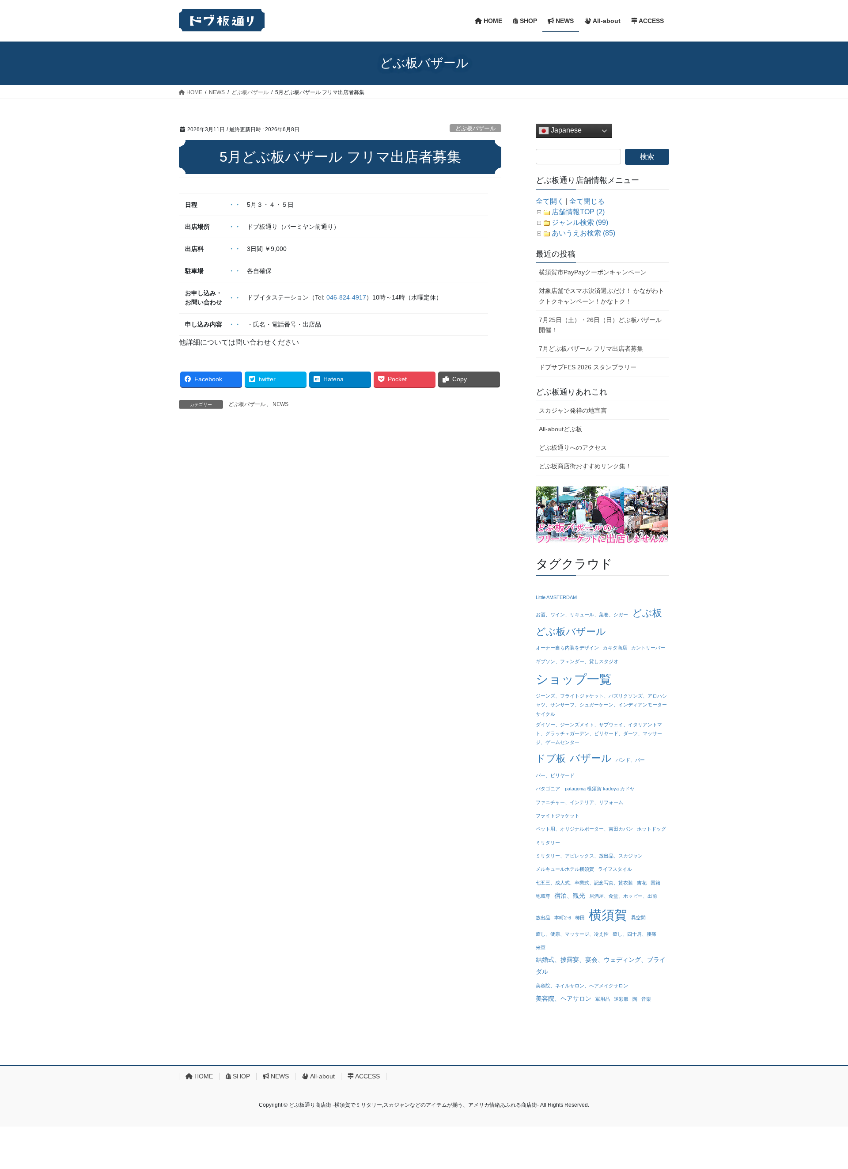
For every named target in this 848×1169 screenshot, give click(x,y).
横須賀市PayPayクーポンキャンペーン (593, 272)
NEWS (280, 404)
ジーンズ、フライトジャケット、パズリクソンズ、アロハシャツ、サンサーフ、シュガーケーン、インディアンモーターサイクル (601, 705)
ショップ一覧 (574, 679)
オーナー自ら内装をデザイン (567, 647)
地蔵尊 (543, 896)
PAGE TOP (821, 1126)
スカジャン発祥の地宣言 (573, 410)
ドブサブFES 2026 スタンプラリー (587, 367)
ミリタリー (548, 842)
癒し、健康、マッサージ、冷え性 (572, 934)
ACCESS (367, 1076)
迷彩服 (621, 999)
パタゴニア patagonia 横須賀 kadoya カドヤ (585, 788)
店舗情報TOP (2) (578, 212)
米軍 (540, 947)
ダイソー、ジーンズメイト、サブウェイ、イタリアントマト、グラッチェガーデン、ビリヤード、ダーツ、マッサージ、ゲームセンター (599, 733)
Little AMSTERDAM (556, 597)
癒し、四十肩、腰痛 (634, 934)
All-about (322, 1076)
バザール (591, 758)
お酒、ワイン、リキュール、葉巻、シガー (582, 614)
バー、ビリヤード (555, 775)
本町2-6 (562, 917)
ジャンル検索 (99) (580, 222)
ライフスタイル (615, 869)
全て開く (550, 201)
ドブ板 (551, 758)
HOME (203, 1076)
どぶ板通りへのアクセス (573, 447)
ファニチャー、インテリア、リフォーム (579, 802)
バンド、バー (630, 760)
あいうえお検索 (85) (583, 233)
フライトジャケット (557, 815)
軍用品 (602, 999)
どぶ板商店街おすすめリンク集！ (585, 466)
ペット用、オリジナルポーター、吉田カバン (584, 828)
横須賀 (608, 914)
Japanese (565, 130)
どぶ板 (647, 613)
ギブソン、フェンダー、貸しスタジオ (577, 661)
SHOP (240, 1076)
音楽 (646, 999)
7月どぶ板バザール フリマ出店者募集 (591, 348)
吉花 (642, 882)
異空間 (638, 917)
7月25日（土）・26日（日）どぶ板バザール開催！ (600, 325)
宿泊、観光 (569, 895)
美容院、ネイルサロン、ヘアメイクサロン (582, 985)
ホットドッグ (651, 828)
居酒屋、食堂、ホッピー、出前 (623, 896)
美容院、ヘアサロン (563, 998)
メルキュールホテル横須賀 (565, 869)
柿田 (580, 917)
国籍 (655, 882)
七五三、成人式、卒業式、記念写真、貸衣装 (584, 882)
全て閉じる (587, 201)
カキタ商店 (615, 647)
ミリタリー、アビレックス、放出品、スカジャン (589, 855)
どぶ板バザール (475, 128)
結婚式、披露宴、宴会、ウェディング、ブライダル (601, 965)
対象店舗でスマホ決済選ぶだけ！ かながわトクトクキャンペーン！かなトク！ (601, 295)
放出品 (543, 917)
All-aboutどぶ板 (560, 429)
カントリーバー (648, 647)
